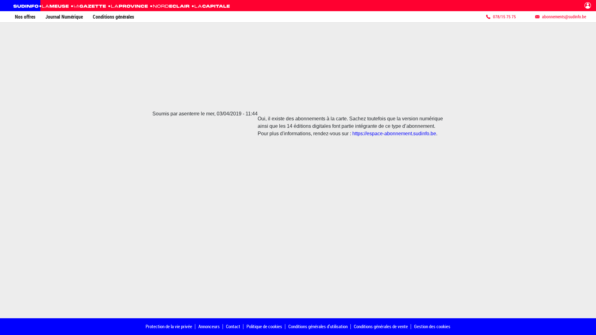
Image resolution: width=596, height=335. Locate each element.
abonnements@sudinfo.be (564, 17)
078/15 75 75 (504, 17)
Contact (233, 326)
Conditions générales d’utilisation (318, 326)
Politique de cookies (264, 326)
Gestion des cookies (432, 326)
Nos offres (25, 16)
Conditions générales (113, 16)
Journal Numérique (64, 16)
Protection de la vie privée (169, 326)
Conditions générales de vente (381, 326)
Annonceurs (209, 326)
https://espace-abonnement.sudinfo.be (394, 133)
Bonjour (588, 5)
